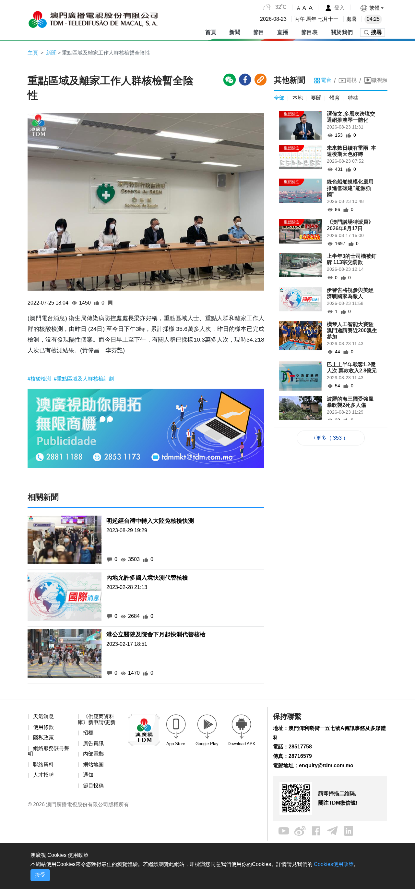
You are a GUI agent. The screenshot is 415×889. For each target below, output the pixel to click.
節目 (258, 32)
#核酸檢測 (40, 379)
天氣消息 (43, 716)
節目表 (309, 32)
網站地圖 (93, 764)
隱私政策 (43, 737)
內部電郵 (93, 754)
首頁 (210, 32)
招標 (88, 732)
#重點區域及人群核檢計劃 (84, 379)
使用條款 (43, 727)
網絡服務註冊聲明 (48, 751)
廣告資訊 (93, 743)
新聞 (234, 32)
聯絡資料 (43, 764)
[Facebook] (316, 830)
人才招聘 (43, 775)
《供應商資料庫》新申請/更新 (96, 719)
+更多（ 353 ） (330, 438)
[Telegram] (332, 830)
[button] (371, 8)
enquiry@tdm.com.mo (326, 765)
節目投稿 (93, 785)
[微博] (299, 830)
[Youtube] (283, 830)
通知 (88, 775)
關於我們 (342, 32)
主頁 (33, 53)
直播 (282, 32)
